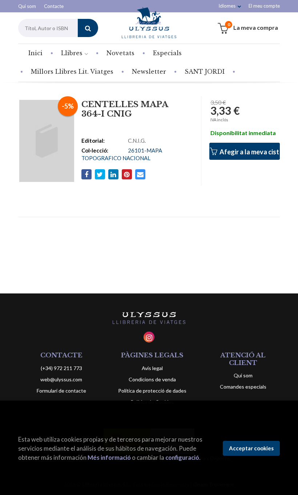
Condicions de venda (152, 379)
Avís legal (152, 368)
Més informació (109, 457)
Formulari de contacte (61, 391)
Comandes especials (243, 387)
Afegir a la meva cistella (249, 152)
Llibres (72, 53)
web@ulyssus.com (61, 379)
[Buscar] (88, 28)
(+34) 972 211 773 (61, 368)
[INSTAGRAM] (149, 337)
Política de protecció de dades (152, 391)
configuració (182, 457)
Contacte (54, 6)
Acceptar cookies (251, 448)
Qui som (27, 6)
